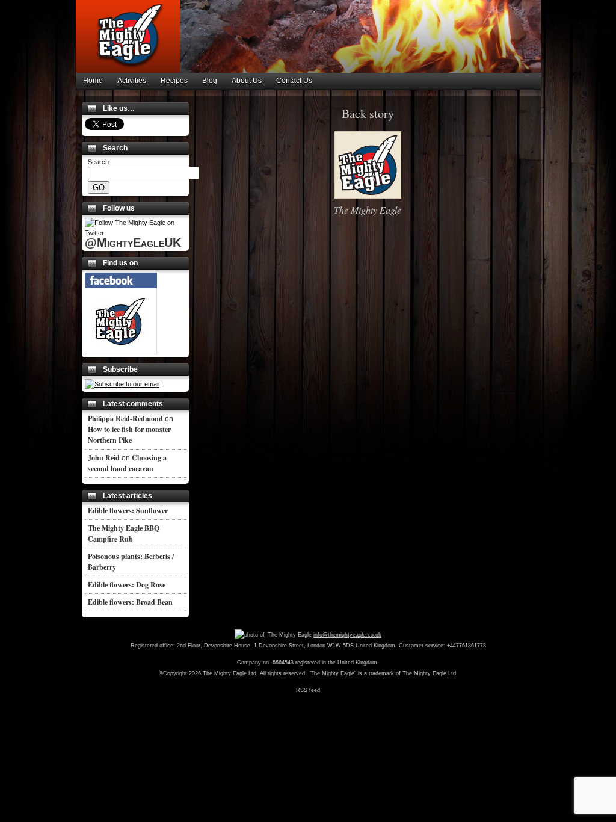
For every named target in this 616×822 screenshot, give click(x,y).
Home (93, 80)
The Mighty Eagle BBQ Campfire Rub (123, 533)
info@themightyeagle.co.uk (347, 635)
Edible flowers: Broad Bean (130, 602)
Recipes (174, 80)
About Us (247, 80)
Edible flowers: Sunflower (128, 510)
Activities (131, 80)
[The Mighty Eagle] (121, 352)
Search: (99, 161)
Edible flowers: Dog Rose (126, 584)
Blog (209, 80)
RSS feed (308, 690)
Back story (368, 113)
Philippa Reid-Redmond (125, 418)
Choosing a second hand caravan (127, 463)
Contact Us (294, 80)
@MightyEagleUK (133, 242)
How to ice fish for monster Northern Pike (129, 434)
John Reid (104, 458)
